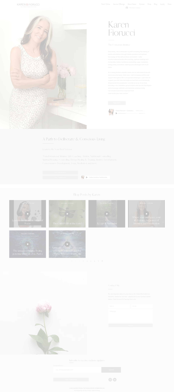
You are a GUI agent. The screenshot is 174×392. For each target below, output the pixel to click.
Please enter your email (64, 199)
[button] (122, 173)
